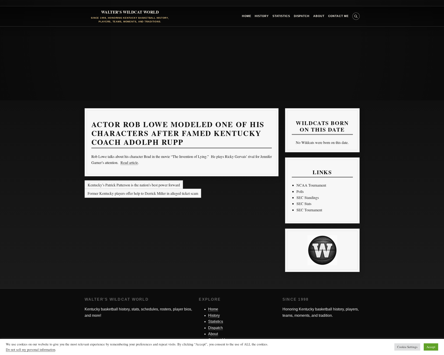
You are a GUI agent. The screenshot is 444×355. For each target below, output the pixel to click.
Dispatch (302, 16)
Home (246, 16)
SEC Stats (303, 203)
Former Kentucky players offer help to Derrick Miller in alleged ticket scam (143, 193)
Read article (129, 162)
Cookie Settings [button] (407, 347)
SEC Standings (307, 197)
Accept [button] (431, 347)
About (318, 16)
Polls (300, 191)
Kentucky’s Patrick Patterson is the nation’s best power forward (134, 184)
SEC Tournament (309, 209)
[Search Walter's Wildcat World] (356, 16)
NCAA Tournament (311, 185)
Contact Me (338, 16)
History (261, 16)
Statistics (281, 16)
